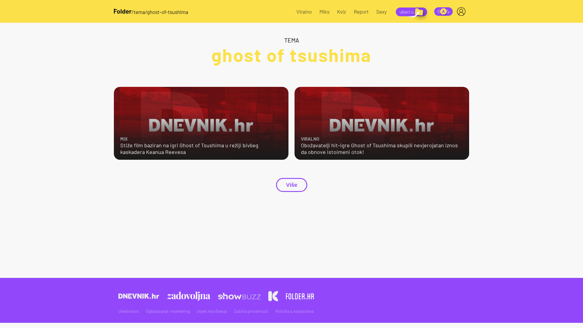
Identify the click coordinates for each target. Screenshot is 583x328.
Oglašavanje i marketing (168, 311)
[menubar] (462, 11)
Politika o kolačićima (294, 311)
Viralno (304, 12)
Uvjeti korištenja (212, 311)
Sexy (381, 12)
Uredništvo (128, 311)
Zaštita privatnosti (251, 311)
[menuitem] (462, 11)
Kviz (341, 12)
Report (361, 12)
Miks (324, 12)
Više (291, 185)
